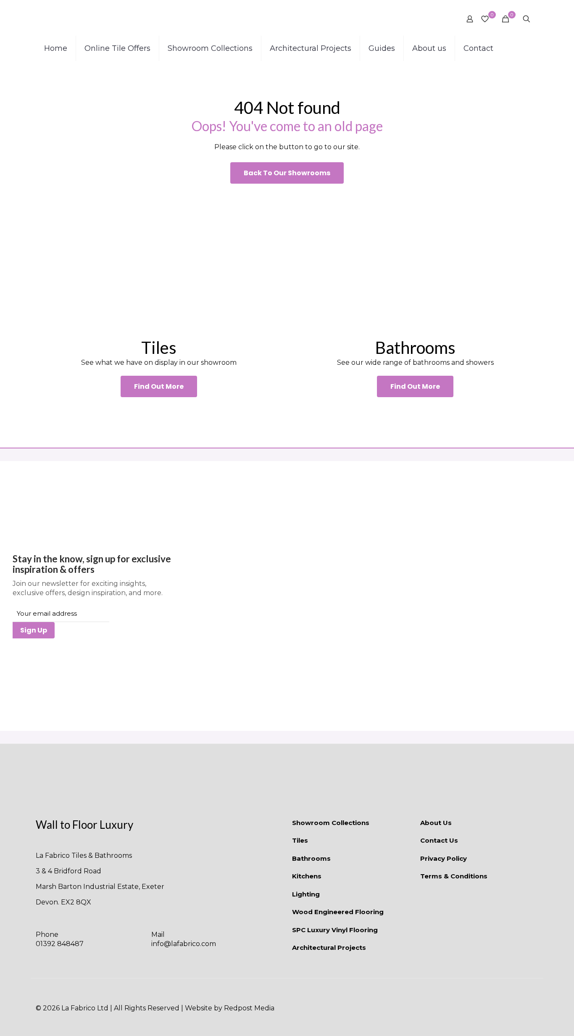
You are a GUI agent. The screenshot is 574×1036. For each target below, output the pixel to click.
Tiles (300, 840)
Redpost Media (249, 1008)
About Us (436, 823)
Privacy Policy (443, 858)
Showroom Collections (330, 823)
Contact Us (439, 840)
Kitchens (306, 876)
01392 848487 (60, 944)
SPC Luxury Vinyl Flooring (335, 930)
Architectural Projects (329, 948)
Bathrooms (311, 858)
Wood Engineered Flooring (338, 912)
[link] (159, 260)
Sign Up (33, 630)
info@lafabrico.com (183, 944)
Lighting (306, 894)
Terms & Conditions (453, 876)
